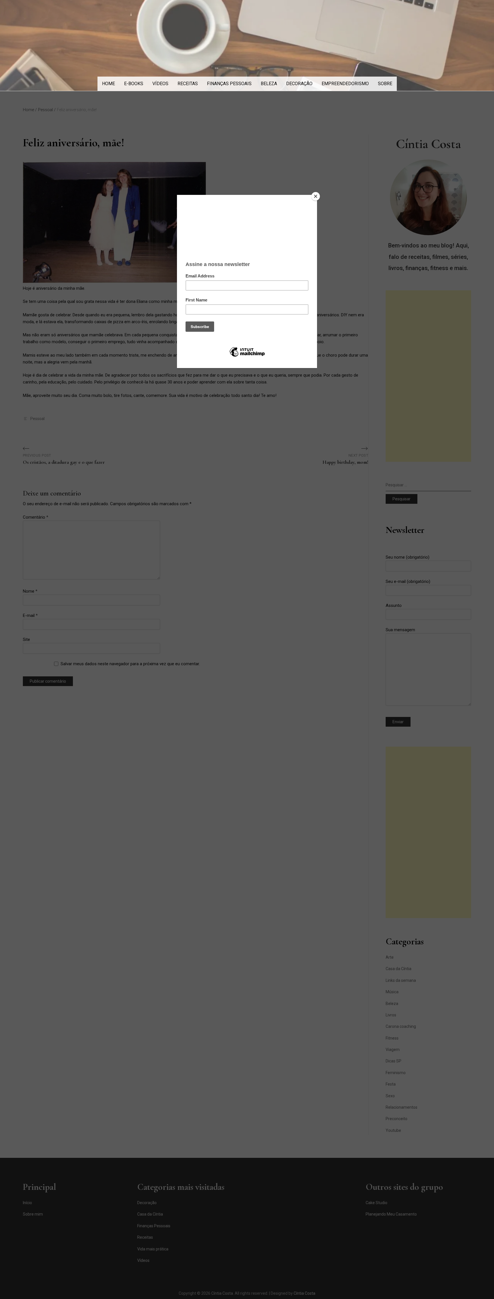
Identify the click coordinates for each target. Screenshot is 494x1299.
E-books (133, 83)
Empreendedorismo (345, 83)
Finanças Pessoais (229, 83)
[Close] (315, 196)
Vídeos (160, 83)
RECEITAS (188, 83)
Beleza (269, 83)
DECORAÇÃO (299, 83)
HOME (108, 83)
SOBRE (385, 83)
